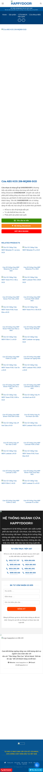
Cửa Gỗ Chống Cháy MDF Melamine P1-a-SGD (32, 268)
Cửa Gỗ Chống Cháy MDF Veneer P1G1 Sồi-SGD (32, 327)
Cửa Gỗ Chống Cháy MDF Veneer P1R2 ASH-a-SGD (11, 415)
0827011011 (7, 770)
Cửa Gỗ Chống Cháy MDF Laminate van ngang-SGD (32, 357)
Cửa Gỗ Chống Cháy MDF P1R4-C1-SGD (11, 501)
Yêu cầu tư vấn (36, 770)
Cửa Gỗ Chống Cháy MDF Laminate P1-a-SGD (32, 501)
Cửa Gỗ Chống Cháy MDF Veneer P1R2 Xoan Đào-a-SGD (11, 328)
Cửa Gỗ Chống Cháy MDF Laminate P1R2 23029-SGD (32, 298)
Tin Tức (19, 764)
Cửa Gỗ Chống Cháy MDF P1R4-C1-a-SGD (11, 357)
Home (4, 15)
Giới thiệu (17, 762)
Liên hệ (24, 764)
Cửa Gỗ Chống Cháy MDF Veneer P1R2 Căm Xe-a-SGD (11, 386)
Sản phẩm (12, 15)
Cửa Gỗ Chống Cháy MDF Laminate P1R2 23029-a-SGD (32, 386)
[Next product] (19, 20)
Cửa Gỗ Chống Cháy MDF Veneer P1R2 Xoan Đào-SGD (32, 472)
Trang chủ (10, 762)
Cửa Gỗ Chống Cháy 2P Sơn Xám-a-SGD (11, 443)
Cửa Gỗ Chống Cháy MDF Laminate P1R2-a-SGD (32, 443)
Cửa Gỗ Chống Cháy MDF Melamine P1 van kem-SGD (11, 269)
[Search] (41, 3)
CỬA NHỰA (22, 15)
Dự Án (30, 762)
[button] (3, 3)
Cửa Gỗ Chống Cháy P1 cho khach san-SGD (32, 415)
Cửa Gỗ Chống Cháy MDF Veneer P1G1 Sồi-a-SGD (11, 298)
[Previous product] (23, 20)
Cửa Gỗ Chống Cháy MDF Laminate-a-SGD (11, 471)
